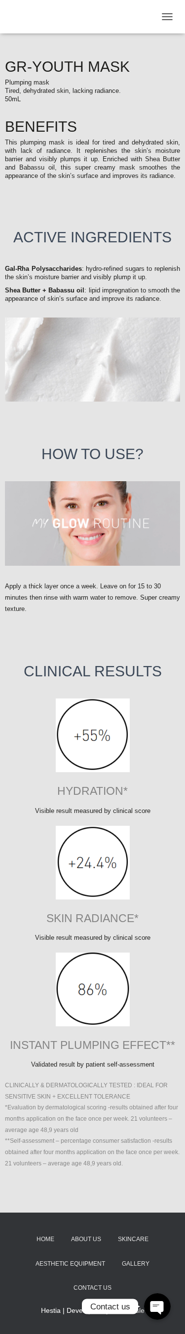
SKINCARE (133, 1239)
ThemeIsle (128, 1310)
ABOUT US (86, 1239)
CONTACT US (92, 1287)
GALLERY (135, 1263)
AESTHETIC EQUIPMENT (70, 1263)
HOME (45, 1239)
